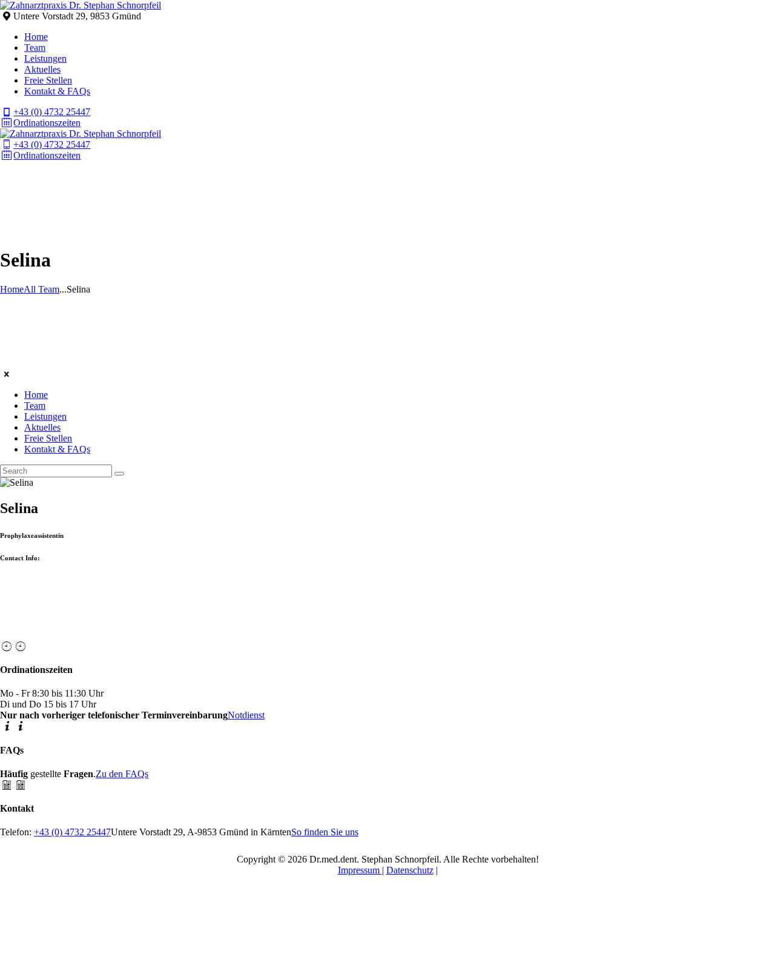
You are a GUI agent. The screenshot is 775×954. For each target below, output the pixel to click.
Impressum (360, 870)
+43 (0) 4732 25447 (72, 832)
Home (12, 289)
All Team (41, 289)
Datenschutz (410, 870)
